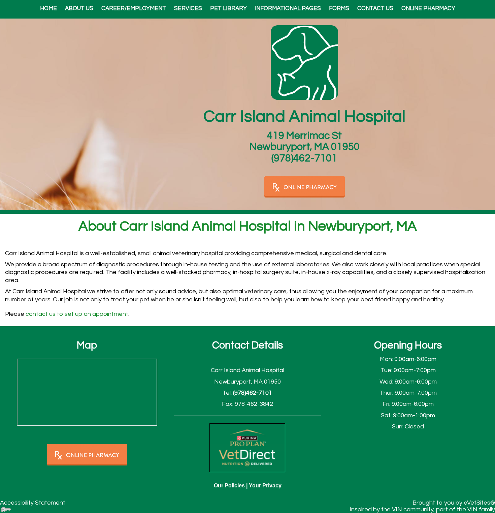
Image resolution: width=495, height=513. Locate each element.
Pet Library (228, 8)
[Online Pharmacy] (304, 186)
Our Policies (229, 485)
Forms (339, 8)
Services (188, 8)
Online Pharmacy (428, 8)
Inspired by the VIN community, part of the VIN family (422, 509)
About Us (79, 8)
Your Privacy (265, 485)
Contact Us (375, 8)
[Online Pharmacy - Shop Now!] (87, 454)
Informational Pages (288, 8)
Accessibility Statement (32, 503)
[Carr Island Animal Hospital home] (304, 62)
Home (48, 8)
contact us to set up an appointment (77, 314)
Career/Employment (133, 8)
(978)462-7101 (304, 158)
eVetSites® (479, 503)
